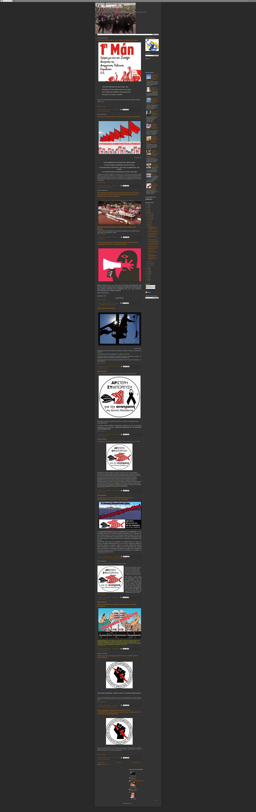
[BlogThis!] (124, 109)
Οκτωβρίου (149, 216)
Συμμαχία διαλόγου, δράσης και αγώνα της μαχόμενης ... (153, 231)
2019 (148, 268)
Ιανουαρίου (149, 264)
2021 (148, 212)
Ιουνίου (148, 222)
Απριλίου (149, 226)
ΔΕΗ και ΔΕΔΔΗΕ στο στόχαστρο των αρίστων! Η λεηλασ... (152, 252)
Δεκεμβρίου (149, 213)
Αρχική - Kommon (133, 789)
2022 (148, 210)
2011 (148, 280)
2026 (148, 204)
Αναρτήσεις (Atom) (105, 764)
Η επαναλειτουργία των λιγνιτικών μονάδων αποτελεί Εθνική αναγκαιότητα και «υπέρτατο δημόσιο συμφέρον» (152, 77)
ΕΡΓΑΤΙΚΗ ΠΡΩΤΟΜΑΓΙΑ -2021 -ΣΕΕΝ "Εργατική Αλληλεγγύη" (117, 40)
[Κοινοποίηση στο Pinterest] (128, 109)
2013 (148, 277)
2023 (148, 209)
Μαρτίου (149, 261)
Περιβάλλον (102, 238)
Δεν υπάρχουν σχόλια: (115, 109)
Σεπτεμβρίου (149, 218)
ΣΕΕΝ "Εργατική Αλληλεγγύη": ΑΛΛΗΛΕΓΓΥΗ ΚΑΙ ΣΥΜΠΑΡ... (152, 258)
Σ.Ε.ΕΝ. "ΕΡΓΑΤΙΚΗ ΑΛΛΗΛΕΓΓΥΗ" (137, 780)
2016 (148, 273)
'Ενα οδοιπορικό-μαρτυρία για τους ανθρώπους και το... (152, 234)
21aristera (132, 777)
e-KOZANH (132, 792)
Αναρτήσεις (149, 285)
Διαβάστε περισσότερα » (101, 106)
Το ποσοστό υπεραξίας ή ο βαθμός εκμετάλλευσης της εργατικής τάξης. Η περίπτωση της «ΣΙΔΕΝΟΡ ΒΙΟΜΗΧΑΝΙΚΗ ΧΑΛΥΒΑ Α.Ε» (152, 154)
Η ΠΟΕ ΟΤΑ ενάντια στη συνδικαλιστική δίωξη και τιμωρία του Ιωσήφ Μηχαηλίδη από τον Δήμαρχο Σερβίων (117, 243)
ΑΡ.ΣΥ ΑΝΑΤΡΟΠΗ (104, 492)
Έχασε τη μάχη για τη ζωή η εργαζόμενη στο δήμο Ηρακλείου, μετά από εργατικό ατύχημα (155, 113)
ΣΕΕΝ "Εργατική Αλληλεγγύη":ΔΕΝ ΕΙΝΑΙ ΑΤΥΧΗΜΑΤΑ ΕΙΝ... (152, 255)
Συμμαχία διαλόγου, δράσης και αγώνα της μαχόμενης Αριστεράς (118, 116)
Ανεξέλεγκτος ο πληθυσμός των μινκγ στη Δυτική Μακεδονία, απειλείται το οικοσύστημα (155, 186)
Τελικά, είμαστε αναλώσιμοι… (107, 308)
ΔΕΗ (101, 650)
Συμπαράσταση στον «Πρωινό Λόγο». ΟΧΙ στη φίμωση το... (152, 244)
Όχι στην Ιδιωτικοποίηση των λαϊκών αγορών (112, 563)
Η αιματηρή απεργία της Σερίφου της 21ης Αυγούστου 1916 (155, 89)
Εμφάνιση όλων (156, 800)
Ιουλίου (148, 221)
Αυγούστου (149, 219)
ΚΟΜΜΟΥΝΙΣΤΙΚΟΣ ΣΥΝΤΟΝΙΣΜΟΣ (107, 187)
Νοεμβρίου (149, 215)
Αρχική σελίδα (118, 762)
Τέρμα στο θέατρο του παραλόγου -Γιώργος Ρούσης (155, 165)
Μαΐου (148, 224)
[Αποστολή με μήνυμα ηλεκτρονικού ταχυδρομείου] (123, 109)
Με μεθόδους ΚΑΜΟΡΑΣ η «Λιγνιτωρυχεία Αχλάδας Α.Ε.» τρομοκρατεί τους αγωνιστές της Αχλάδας (152, 126)
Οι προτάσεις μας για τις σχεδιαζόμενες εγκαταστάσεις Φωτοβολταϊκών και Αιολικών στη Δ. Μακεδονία (115, 498)
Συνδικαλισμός (108, 304)
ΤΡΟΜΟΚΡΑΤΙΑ (113, 304)
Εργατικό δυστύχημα (104, 706)
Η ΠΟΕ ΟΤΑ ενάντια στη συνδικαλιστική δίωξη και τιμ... (152, 236)
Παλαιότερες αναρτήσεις (136, 762)
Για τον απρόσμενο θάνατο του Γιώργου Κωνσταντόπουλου (116, 373)
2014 (148, 276)
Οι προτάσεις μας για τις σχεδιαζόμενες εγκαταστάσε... (153, 246)
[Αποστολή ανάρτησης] (121, 109)
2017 (148, 271)
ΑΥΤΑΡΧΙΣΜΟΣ (103, 304)
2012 (148, 279)
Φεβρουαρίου (150, 263)
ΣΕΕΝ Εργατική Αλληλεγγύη (105, 111)
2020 (148, 266)
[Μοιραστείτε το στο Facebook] (127, 109)
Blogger (131, 803)
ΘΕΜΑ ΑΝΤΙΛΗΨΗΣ (154, 174)
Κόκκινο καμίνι (110, 6)
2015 (148, 274)
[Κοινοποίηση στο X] (125, 109)
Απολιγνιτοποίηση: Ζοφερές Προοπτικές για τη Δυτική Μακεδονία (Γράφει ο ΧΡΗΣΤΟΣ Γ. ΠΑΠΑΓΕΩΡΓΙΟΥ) (152, 101)
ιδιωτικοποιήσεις (105, 650)
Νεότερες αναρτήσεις (101, 762)
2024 (148, 207)
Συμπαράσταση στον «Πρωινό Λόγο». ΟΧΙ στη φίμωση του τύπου (118, 441)
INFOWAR (132, 771)
